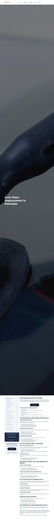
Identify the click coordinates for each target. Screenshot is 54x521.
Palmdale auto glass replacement (26, 437)
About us (25, 2)
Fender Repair (8, 400)
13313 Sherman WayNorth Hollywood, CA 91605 (12, 437)
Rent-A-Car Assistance (10, 424)
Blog (35, 2)
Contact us (39, 2)
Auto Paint (8, 409)
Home (21, 2)
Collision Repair (9, 407)
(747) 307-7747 (12, 440)
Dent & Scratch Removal (10, 411)
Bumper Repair (9, 413)
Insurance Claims (9, 422)
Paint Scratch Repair (9, 426)
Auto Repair (30, 2)
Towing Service (9, 420)
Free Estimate (34, 404)
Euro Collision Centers (38, 400)
